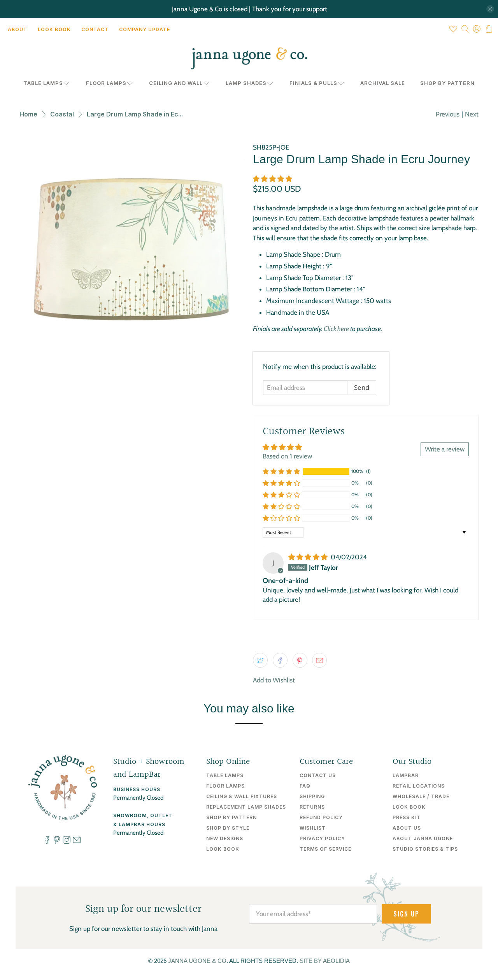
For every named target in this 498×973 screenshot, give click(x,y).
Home (28, 114)
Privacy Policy (322, 838)
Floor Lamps (106, 83)
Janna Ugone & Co (197, 960)
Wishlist (313, 828)
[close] (490, 9)
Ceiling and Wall (176, 83)
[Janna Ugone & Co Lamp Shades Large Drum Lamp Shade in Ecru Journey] (132, 255)
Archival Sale (382, 83)
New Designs (224, 838)
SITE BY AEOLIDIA (325, 960)
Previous (447, 114)
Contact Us (318, 775)
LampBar (406, 775)
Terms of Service (325, 849)
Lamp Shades (246, 83)
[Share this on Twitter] (260, 660)
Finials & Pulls (313, 83)
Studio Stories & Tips (425, 849)
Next (472, 114)
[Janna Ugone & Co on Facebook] (47, 841)
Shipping (312, 796)
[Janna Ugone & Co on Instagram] (66, 841)
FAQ (305, 786)
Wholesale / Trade (421, 796)
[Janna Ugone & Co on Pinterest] (57, 841)
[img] (308, 557)
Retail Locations (419, 786)
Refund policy (321, 817)
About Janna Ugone (423, 838)
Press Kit (407, 817)
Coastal (62, 114)
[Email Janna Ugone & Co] (77, 841)
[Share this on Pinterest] (300, 660)
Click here (336, 329)
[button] (272, 179)
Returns (312, 807)
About (17, 29)
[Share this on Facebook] (280, 660)
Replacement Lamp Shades (246, 807)
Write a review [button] (445, 449)
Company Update (144, 29)
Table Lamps (43, 83)
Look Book (54, 29)
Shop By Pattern (447, 83)
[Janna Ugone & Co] (249, 58)
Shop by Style (227, 828)
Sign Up (406, 913)
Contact (95, 29)
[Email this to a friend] (319, 660)
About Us (407, 828)
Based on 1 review (287, 456)
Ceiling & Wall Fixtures (241, 796)
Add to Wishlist (274, 680)
